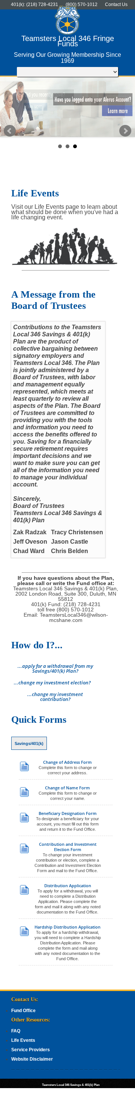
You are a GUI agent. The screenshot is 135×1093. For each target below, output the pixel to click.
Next (125, 131)
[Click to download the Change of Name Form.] (25, 796)
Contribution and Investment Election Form (67, 847)
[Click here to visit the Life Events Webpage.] (65, 265)
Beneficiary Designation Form (68, 813)
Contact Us (116, 4)
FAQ (15, 1031)
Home (101, 1090)
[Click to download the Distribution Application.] (25, 894)
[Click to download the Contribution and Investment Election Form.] (25, 852)
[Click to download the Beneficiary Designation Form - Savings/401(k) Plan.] (25, 821)
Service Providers (30, 1049)
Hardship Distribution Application (67, 927)
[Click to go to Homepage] (67, 33)
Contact (119, 1090)
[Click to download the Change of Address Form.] (25, 770)
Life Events (23, 1040)
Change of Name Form (67, 787)
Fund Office (23, 1010)
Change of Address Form (67, 762)
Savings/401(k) (29, 743)
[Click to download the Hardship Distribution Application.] (25, 935)
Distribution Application (67, 885)
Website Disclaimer (32, 1059)
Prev (10, 131)
